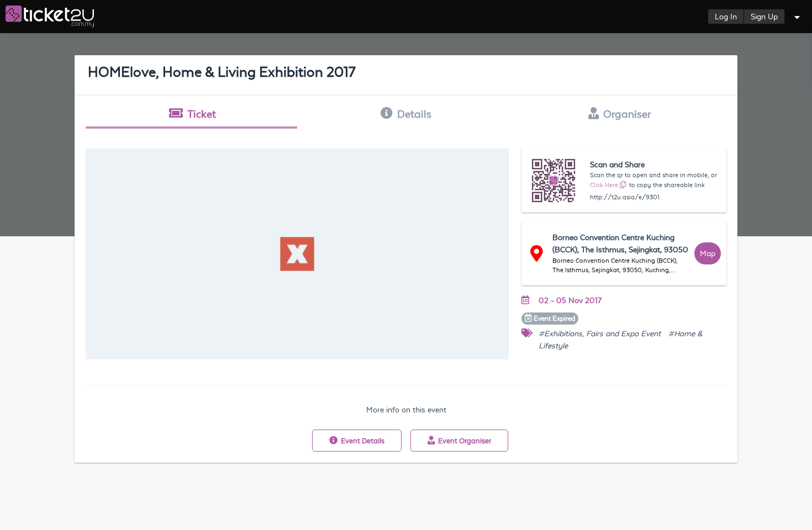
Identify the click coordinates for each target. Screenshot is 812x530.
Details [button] (414, 114)
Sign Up (764, 16)
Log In (726, 16)
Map (707, 253)
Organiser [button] (627, 114)
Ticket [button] (201, 114)
